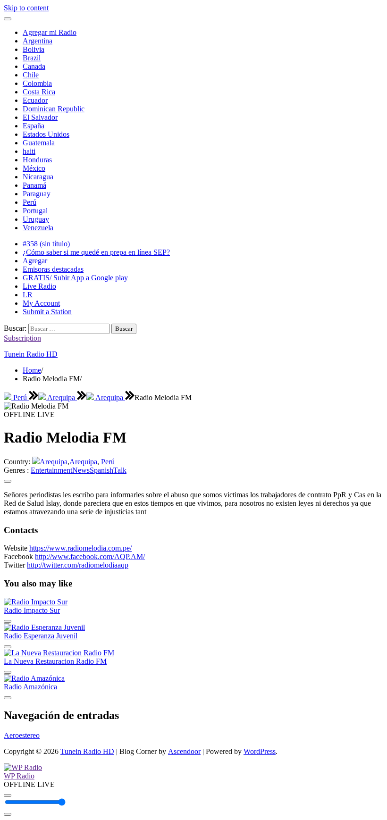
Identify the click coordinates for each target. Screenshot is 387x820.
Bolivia (33, 49)
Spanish (101, 470)
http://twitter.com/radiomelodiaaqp (77, 565)
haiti (29, 151)
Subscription (22, 338)
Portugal (35, 211)
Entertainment (51, 470)
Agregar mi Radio (49, 32)
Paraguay (36, 194)
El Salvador (40, 117)
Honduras (37, 160)
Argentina (37, 41)
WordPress (260, 751)
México (34, 168)
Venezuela (38, 228)
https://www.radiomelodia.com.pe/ (80, 548)
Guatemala (39, 143)
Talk (119, 470)
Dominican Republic (53, 109)
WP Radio (19, 776)
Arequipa (61, 397)
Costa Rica (39, 92)
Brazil (32, 58)
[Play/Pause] (7, 795)
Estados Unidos (46, 134)
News (81, 470)
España (33, 126)
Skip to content (26, 8)
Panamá (34, 185)
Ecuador (35, 100)
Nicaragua (38, 177)
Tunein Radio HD (31, 354)
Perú (29, 202)
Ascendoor (184, 751)
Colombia (37, 83)
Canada (34, 66)
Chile (31, 75)
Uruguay (36, 219)
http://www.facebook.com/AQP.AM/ (90, 556)
